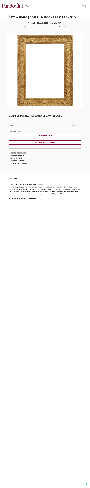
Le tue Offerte (16, 158)
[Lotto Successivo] (65, 27)
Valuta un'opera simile (45, 142)
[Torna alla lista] (37, 27)
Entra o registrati (45, 136)
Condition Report (17, 155)
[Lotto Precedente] (53, 27)
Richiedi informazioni (19, 153)
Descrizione (13, 178)
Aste (10, 15)
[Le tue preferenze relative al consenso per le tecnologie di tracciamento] (86, 484)
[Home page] (15, 6)
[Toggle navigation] (83, 6)
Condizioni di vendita (18, 163)
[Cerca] (86, 6)
